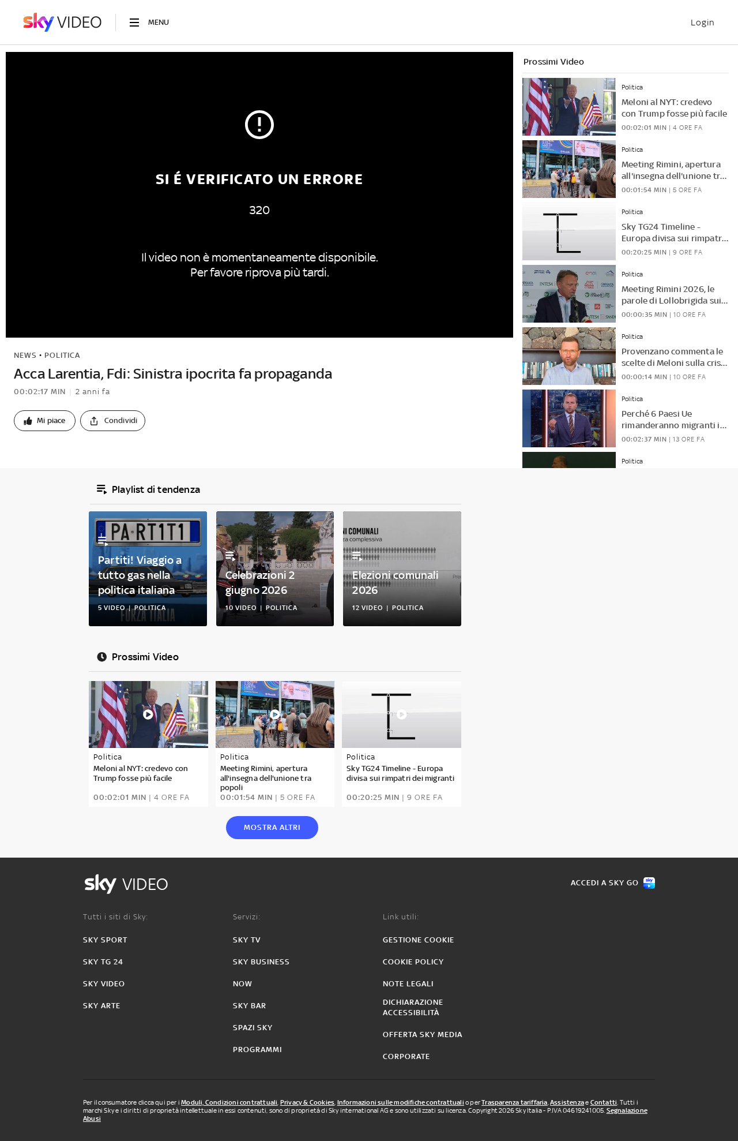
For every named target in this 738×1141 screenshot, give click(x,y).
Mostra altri (272, 827)
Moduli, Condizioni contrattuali (229, 1102)
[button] (45, 420)
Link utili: (401, 916)
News (25, 355)
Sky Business (261, 961)
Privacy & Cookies (307, 1102)
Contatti (603, 1102)
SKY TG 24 (103, 961)
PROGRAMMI (257, 1049)
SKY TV (247, 940)
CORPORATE (406, 1056)
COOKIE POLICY (413, 961)
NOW (243, 983)
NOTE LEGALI (408, 983)
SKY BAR (249, 1005)
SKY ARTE (102, 1005)
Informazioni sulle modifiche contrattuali (400, 1102)
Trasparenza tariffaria (514, 1102)
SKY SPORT (105, 940)
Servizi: (247, 916)
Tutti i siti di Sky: (115, 916)
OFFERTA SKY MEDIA (422, 1034)
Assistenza (567, 1102)
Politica (62, 355)
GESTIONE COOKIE (418, 940)
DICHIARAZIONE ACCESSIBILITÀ (413, 1007)
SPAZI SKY (253, 1027)
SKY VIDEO (104, 983)
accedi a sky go (605, 882)
